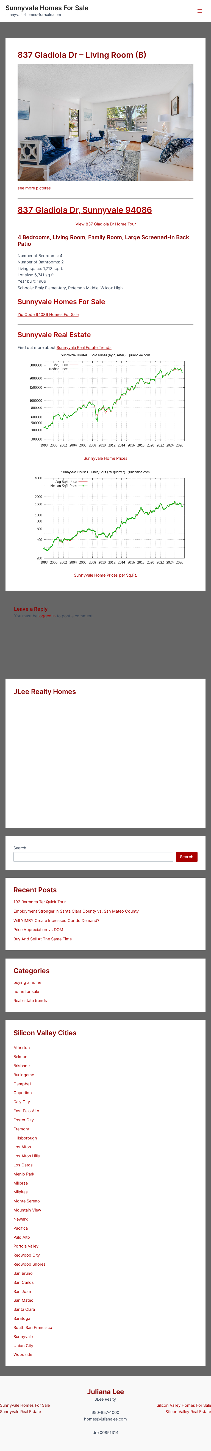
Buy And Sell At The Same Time (42, 939)
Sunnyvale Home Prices (105, 458)
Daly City (21, 1101)
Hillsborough (25, 1138)
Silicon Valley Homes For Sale (184, 1405)
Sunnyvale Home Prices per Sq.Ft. (105, 575)
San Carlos (23, 1282)
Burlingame (23, 1074)
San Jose (22, 1291)
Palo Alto (21, 1237)
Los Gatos (23, 1165)
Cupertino (22, 1092)
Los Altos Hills (26, 1155)
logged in (47, 615)
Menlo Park (23, 1174)
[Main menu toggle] (200, 11)
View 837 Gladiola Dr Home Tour (106, 224)
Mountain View (27, 1210)
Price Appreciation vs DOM (38, 929)
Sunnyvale (23, 1336)
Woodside (22, 1354)
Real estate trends (30, 1000)
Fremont (21, 1129)
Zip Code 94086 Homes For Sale (48, 314)
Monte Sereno (26, 1201)
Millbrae (20, 1183)
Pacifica (20, 1228)
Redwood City (26, 1255)
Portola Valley (25, 1246)
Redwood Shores (29, 1264)
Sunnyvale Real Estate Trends (84, 347)
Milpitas (20, 1192)
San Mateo (23, 1300)
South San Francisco (32, 1327)
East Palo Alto (26, 1110)
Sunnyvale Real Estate (54, 335)
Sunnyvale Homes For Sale (46, 8)
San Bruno (23, 1273)
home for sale (26, 991)
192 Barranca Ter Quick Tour (39, 901)
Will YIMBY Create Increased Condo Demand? (56, 920)
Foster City (23, 1119)
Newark (20, 1219)
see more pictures (34, 188)
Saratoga (21, 1318)
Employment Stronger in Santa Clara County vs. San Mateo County (76, 911)
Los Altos (22, 1146)
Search (19, 848)
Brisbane (21, 1065)
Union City (23, 1345)
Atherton (21, 1047)
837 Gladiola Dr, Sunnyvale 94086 (85, 210)
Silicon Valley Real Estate (188, 1411)
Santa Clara (24, 1309)
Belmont (21, 1056)
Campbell (22, 1083)
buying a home (27, 982)
